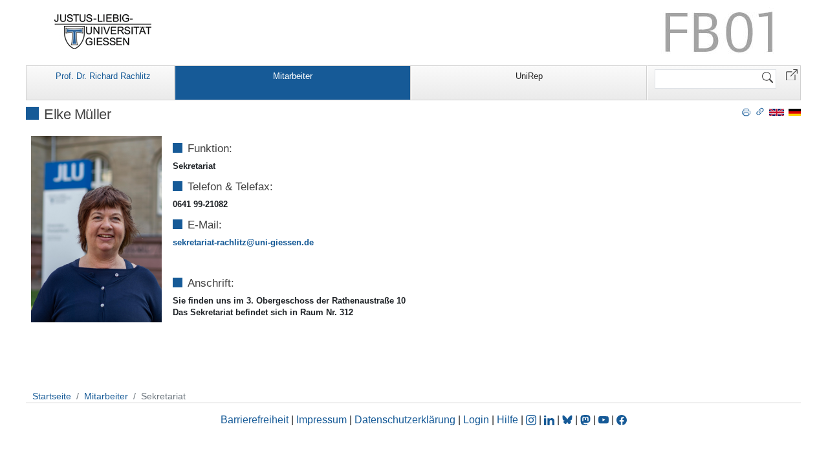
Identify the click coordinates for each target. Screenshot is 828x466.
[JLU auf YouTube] (603, 419)
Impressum (321, 419)
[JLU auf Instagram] (532, 419)
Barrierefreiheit (255, 419)
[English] (776, 111)
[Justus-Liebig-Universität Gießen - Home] (103, 31)
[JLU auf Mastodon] (586, 419)
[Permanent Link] (760, 111)
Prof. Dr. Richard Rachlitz (103, 76)
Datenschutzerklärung (404, 419)
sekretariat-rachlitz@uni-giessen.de (243, 242)
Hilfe (507, 419)
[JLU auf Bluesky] (568, 419)
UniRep (529, 76)
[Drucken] (746, 111)
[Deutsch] (795, 111)
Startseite (51, 396)
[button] (792, 74)
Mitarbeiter (292, 76)
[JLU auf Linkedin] (550, 419)
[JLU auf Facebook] (621, 419)
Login (477, 419)
